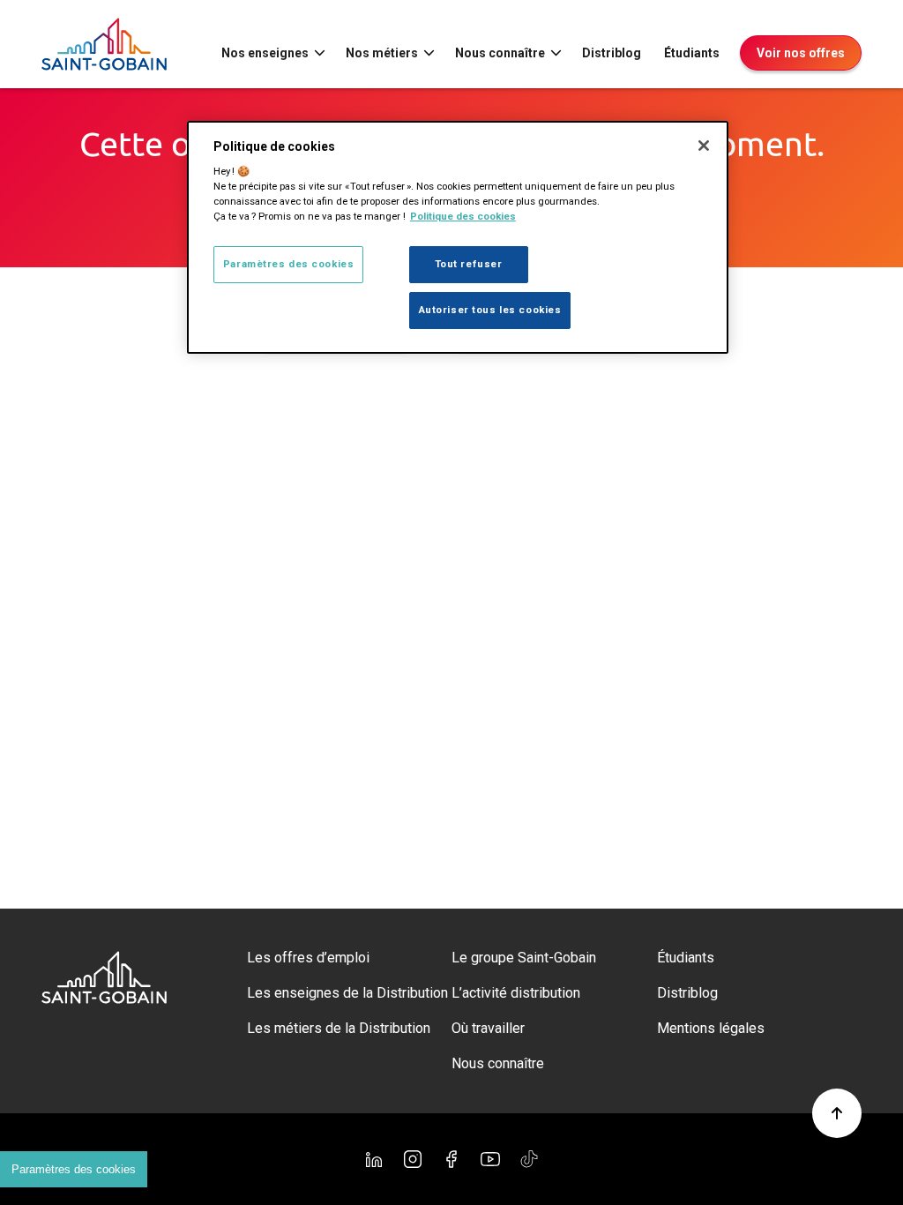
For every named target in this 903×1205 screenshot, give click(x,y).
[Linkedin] (373, 1159)
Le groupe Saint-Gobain (524, 957)
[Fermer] (703, 145)
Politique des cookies (463, 216)
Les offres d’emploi (308, 957)
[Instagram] (412, 1159)
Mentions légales (711, 1028)
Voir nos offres (801, 53)
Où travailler (488, 1028)
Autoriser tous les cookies (490, 309)
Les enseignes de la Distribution (347, 992)
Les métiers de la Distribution (338, 1028)
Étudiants (692, 53)
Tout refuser (469, 264)
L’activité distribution (516, 992)
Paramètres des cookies (73, 1169)
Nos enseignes (265, 53)
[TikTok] (529, 1159)
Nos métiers (382, 53)
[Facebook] (451, 1159)
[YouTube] (490, 1159)
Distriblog (611, 53)
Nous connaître (500, 53)
